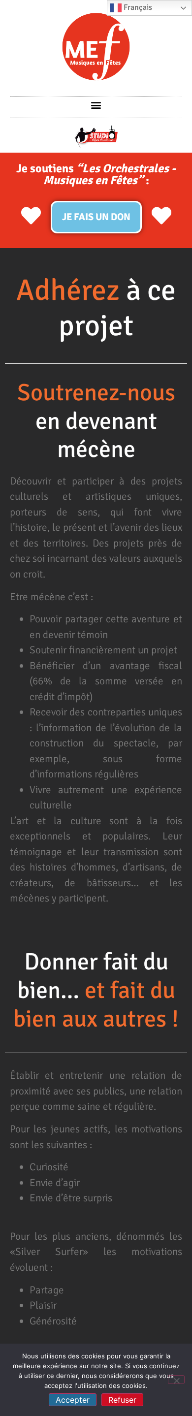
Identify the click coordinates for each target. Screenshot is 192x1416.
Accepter (73, 1400)
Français (137, 7)
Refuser (122, 1400)
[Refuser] (176, 1379)
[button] (96, 105)
